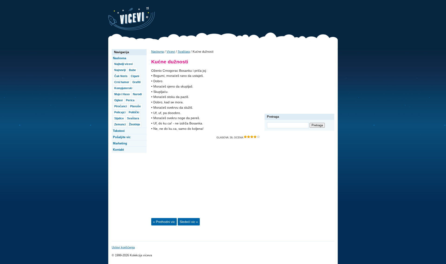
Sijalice (119, 118)
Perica (130, 100)
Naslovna (157, 51)
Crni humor (121, 82)
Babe (132, 70)
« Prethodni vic (164, 222)
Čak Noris (121, 76)
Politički (134, 112)
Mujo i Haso (122, 94)
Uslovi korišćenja (123, 247)
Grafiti (136, 82)
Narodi (137, 94)
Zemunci (120, 124)
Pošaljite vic (122, 137)
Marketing (120, 143)
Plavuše (135, 106)
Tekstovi (119, 131)
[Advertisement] (253, 17)
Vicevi (131, 18)
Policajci (119, 112)
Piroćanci (120, 106)
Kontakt (118, 149)
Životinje (134, 124)
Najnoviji (120, 70)
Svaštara (184, 51)
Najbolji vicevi (123, 64)
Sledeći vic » (189, 222)
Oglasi (118, 100)
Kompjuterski (123, 88)
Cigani (135, 76)
